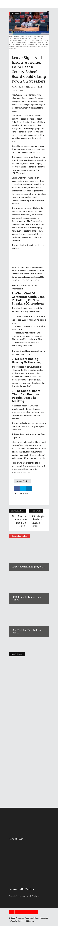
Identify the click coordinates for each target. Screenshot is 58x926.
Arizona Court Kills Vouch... (25, 877)
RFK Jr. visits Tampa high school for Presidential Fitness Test (28, 733)
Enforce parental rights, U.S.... (28, 566)
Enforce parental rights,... (24, 846)
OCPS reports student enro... (25, 871)
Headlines (15, 660)
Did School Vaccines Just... (24, 865)
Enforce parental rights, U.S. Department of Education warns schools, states (28, 688)
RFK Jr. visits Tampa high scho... (26, 598)
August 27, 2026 (21, 697)
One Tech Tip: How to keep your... (26, 631)
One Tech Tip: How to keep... (25, 858)
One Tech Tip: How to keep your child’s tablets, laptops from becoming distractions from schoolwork (28, 779)
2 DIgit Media (30, 921)
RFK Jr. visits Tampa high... (25, 852)
